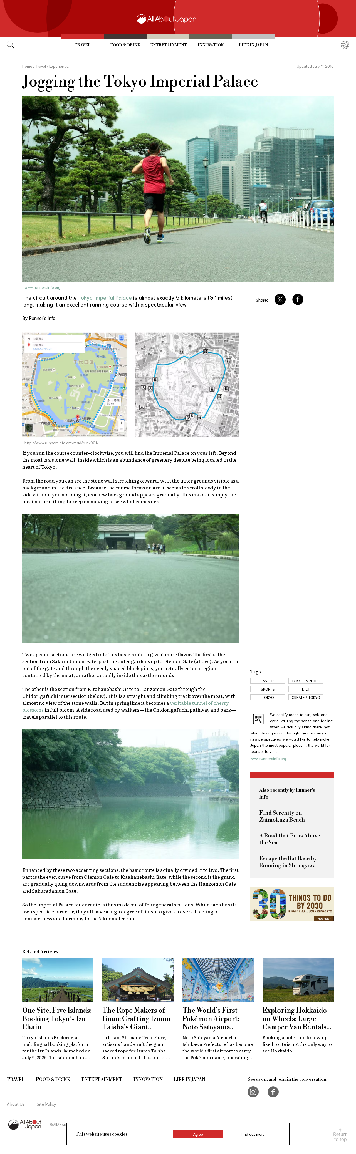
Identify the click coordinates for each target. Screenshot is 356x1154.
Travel (83, 45)
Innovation (211, 45)
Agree (198, 1134)
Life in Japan (253, 45)
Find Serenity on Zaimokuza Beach (282, 817)
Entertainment (168, 45)
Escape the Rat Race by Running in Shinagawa (288, 862)
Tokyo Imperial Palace (105, 297)
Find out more (253, 1134)
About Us (16, 1104)
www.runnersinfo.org (42, 287)
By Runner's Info (38, 318)
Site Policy (46, 1104)
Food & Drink (125, 45)
